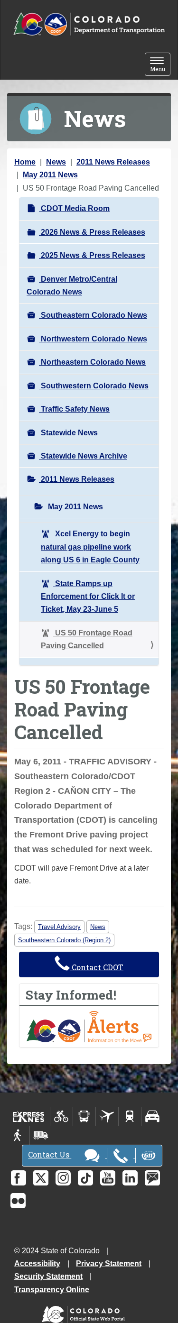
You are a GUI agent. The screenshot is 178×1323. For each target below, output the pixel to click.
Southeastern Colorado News (93, 315)
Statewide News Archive (83, 456)
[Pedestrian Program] (18, 1135)
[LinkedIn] (130, 1178)
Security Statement (48, 1276)
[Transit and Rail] (84, 1116)
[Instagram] (63, 1178)
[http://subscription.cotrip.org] (89, 1026)
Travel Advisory (59, 926)
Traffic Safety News (74, 409)
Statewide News (68, 433)
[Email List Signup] (152, 1178)
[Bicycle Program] (61, 1116)
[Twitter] (40, 1178)
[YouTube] (107, 1178)
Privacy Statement (108, 1263)
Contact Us (49, 1154)
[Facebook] (18, 1178)
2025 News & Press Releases (92, 255)
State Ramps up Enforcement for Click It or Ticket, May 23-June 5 (88, 596)
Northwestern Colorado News (93, 339)
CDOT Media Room (74, 208)
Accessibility (37, 1263)
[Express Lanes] (28, 1116)
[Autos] (152, 1116)
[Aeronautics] (107, 1116)
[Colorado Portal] (85, 1312)
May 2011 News (50, 175)
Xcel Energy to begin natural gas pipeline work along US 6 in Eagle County (90, 547)
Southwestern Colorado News (94, 386)
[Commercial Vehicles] (40, 1135)
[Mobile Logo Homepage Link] (89, 24)
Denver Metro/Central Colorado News (72, 285)
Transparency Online (51, 1290)
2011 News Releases (113, 162)
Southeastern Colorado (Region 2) (64, 940)
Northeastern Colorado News (92, 362)
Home (25, 162)
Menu (160, 65)
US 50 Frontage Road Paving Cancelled (86, 639)
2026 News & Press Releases (92, 232)
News (56, 162)
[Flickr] (18, 1200)
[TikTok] (85, 1178)
